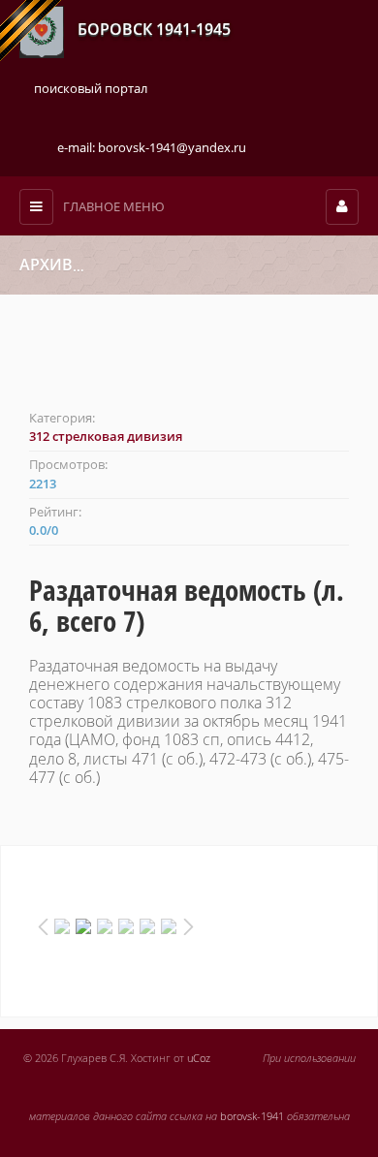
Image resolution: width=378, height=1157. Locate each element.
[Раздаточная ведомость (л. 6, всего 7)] (189, 362)
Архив (46, 264)
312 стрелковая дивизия (213, 265)
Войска (108, 265)
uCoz (198, 1058)
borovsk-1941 (252, 1116)
